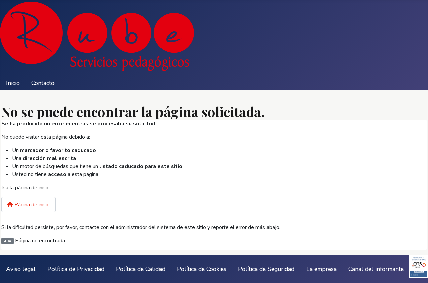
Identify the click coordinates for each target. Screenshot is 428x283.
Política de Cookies (201, 269)
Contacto (43, 83)
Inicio (13, 83)
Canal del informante (376, 269)
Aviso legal (21, 269)
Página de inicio (31, 204)
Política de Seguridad (266, 269)
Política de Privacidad (75, 269)
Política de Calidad (140, 269)
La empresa (321, 269)
